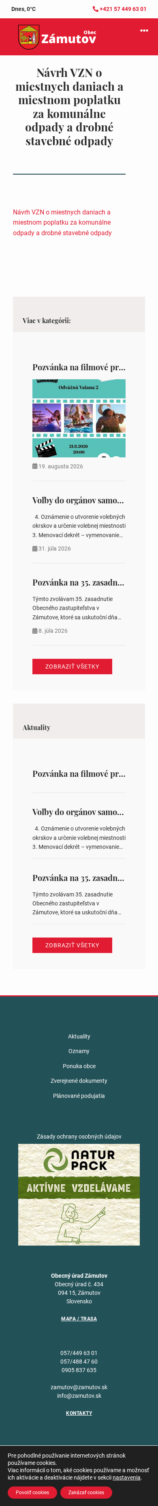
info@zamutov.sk (79, 1395)
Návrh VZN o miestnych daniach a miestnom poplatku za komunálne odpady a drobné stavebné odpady (62, 222)
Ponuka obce (79, 1066)
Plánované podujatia (79, 1096)
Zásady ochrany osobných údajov (79, 1136)
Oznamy (79, 1051)
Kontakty (79, 1413)
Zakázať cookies (86, 1492)
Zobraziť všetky (72, 666)
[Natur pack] (79, 1194)
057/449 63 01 (79, 1353)
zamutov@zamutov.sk (79, 1387)
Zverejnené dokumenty (79, 1081)
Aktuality (79, 1036)
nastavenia (127, 1477)
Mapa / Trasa (79, 1319)
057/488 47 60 (79, 1361)
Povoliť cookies (32, 1492)
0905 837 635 (79, 1370)
